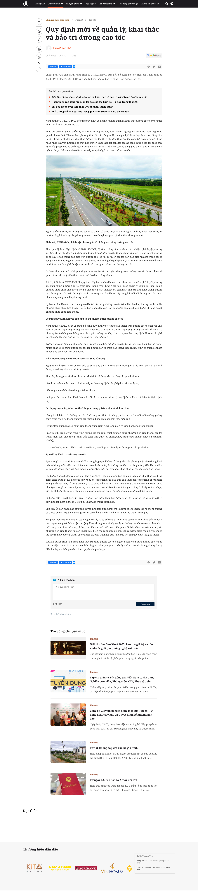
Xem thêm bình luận (61, 614)
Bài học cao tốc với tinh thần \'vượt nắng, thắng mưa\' (83, 106)
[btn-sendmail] (159, 66)
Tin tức (92, 20)
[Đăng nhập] (172, 4)
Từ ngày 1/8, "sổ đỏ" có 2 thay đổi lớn (113, 780)
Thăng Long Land (153, 867)
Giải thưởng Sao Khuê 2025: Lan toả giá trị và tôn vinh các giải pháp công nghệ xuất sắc (121, 646)
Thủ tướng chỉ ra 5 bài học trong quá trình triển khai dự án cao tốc (90, 111)
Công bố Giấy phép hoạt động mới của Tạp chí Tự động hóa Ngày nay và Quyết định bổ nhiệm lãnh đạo (121, 714)
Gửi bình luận (145, 604)
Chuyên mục (54, 3)
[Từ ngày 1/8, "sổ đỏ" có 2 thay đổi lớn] (68, 784)
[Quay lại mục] (39, 21)
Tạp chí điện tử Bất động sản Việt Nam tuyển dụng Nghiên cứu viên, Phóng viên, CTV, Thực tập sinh (122, 679)
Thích (67, 67)
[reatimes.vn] (25, 3)
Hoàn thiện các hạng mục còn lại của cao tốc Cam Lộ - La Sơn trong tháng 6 (95, 101)
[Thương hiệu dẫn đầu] (34, 868)
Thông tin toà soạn (150, 3)
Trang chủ (40, 3)
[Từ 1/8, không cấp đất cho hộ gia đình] (68, 752)
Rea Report (91, 3)
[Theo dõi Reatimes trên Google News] (154, 56)
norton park (158, 860)
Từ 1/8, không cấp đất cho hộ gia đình (114, 748)
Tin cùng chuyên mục (68, 631)
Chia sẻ (53, 67)
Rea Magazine (105, 3)
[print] (39, 49)
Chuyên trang (72, 3)
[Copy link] (39, 39)
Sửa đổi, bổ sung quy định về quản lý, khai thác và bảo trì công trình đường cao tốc (99, 97)
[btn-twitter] (154, 66)
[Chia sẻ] (39, 31)
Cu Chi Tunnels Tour (145, 856)
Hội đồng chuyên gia (128, 3)
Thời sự (79, 20)
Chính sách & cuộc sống (57, 20)
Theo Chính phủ (62, 48)
